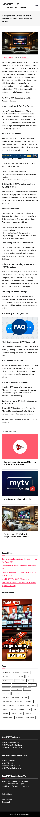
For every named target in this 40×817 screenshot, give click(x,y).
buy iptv (21, 676)
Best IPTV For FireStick (10, 742)
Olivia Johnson (8, 58)
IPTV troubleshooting (8, 705)
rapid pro (21, 709)
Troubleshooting (30, 717)
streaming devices (7, 717)
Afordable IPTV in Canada (11, 766)
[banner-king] (20, 156)
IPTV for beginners (16, 689)
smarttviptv (25, 814)
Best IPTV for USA (8, 761)
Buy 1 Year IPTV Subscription (13, 98)
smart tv (14, 713)
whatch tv (21, 721)
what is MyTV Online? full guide (17, 499)
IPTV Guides (6, 693)
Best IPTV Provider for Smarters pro (15, 781)
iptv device (6, 689)
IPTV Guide (27, 689)
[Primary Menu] (36, 5)
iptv (23, 680)
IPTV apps (30, 680)
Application (16, 672)
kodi (28, 705)
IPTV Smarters (18, 701)
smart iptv (5, 713)
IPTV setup (24, 697)
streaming (28, 713)
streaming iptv (19, 717)
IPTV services (15, 697)
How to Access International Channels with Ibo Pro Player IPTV (19, 560)
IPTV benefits (6, 684)
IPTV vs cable (20, 705)
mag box (34, 705)
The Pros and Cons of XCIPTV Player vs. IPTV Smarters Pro (19, 573)
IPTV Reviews (25, 693)
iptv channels (32, 684)
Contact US (6, 802)
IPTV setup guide (7, 701)
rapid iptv (13, 709)
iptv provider (16, 693)
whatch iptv (13, 721)
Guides (17, 680)
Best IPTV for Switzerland (11, 768)
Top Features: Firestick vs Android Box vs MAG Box (19, 567)
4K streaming (6, 672)
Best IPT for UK (7, 763)
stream (20, 713)
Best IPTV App (25, 672)
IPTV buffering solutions (19, 684)
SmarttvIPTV (11, 3)
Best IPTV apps (7, 676)
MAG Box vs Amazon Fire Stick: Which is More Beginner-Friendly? (19, 584)
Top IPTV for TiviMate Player (13, 784)
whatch (5, 721)
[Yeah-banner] (17, 630)
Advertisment (7, 799)
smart (35, 709)
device (28, 676)
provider (5, 709)
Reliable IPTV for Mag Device (12, 747)
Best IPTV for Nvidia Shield (12, 745)
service (28, 709)
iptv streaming (28, 701)
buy (15, 676)
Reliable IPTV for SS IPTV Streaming (15, 579)
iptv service (6, 697)
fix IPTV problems (7, 680)
